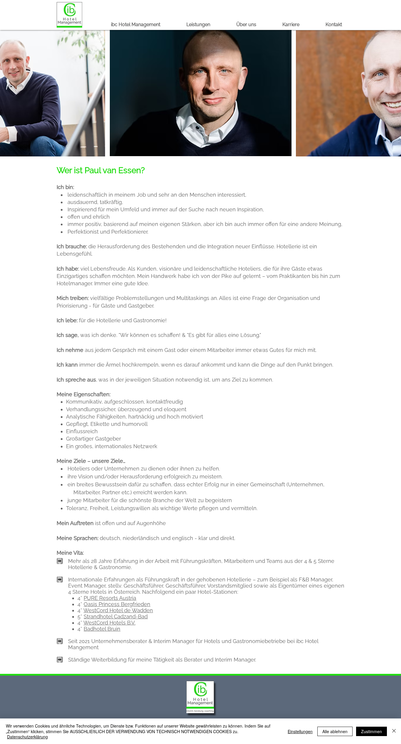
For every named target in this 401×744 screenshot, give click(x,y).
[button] (205, 24)
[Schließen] (393, 731)
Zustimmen (371, 731)
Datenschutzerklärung (27, 737)
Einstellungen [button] (300, 731)
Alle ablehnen (335, 731)
